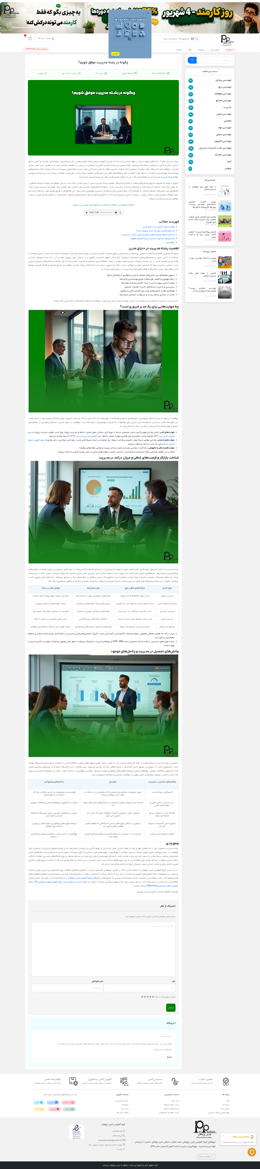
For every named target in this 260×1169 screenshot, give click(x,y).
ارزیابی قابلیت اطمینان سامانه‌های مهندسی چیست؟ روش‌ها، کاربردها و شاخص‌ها (202, 205)
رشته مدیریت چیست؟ (163, 177)
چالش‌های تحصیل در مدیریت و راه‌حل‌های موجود (152, 238)
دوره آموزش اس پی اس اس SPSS (85, 436)
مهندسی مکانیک (223, 154)
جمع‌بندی (170, 242)
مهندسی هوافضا (222, 93)
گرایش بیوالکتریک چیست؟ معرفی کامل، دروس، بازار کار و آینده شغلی (202, 235)
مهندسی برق (224, 87)
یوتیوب (53, 1109)
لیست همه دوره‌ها (171, 1105)
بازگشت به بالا (205, 1156)
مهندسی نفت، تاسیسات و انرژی (215, 148)
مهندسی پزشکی (223, 80)
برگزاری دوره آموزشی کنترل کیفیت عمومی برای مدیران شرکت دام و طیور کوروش (202, 220)
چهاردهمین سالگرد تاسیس (218, 1112)
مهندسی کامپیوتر (222, 141)
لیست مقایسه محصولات (169, 1112)
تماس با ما (225, 1108)
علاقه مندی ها (123, 1112)
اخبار (229, 161)
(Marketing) (153, 885)
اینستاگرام (67, 1102)
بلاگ (227, 1101)
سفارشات (125, 1105)
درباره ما (226, 1105)
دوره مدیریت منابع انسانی (75, 882)
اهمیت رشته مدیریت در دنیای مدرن (158, 226)
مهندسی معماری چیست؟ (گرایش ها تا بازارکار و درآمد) (202, 289)
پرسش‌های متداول (171, 1108)
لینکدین (52, 1102)
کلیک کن (115, 54)
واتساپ (68, 1109)
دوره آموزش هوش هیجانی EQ (48, 882)
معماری (227, 120)
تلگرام (37, 1102)
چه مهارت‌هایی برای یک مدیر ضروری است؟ (155, 230)
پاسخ (169, 1057)
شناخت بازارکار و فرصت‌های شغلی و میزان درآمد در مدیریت (148, 234)
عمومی (228, 168)
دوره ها (229, 50)
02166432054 (117, 1131)
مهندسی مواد (224, 127)
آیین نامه (175, 1101)
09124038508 (117, 1136)
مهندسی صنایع (223, 100)
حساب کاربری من (122, 1101)
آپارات (38, 1109)
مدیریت (227, 107)
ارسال (170, 1007)
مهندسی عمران (223, 114)
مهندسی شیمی (223, 134)
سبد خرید (125, 1108)
